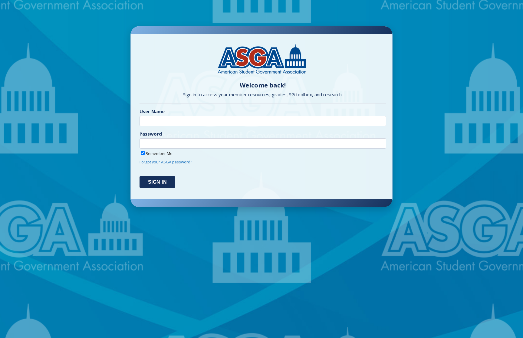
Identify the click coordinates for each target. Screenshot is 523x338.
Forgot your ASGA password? (166, 162)
